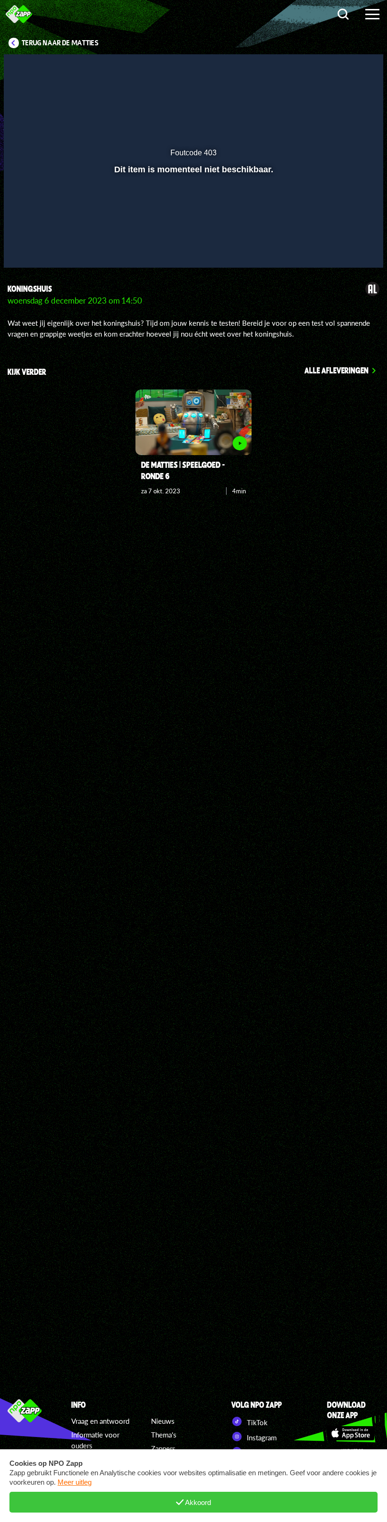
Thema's (164, 1434)
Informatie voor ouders (95, 1440)
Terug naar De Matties (60, 43)
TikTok (256, 1422)
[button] (23, 246)
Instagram (261, 1437)
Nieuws (163, 1421)
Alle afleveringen (336, 370)
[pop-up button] (344, 246)
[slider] (192, 227)
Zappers (163, 1448)
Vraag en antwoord (100, 1421)
